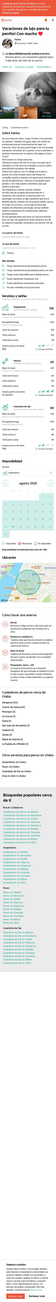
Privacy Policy (36, 1290)
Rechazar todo (37, 1296)
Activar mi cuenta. (10, 12)
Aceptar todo (15, 1296)
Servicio (5, 467)
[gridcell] (42, 496)
